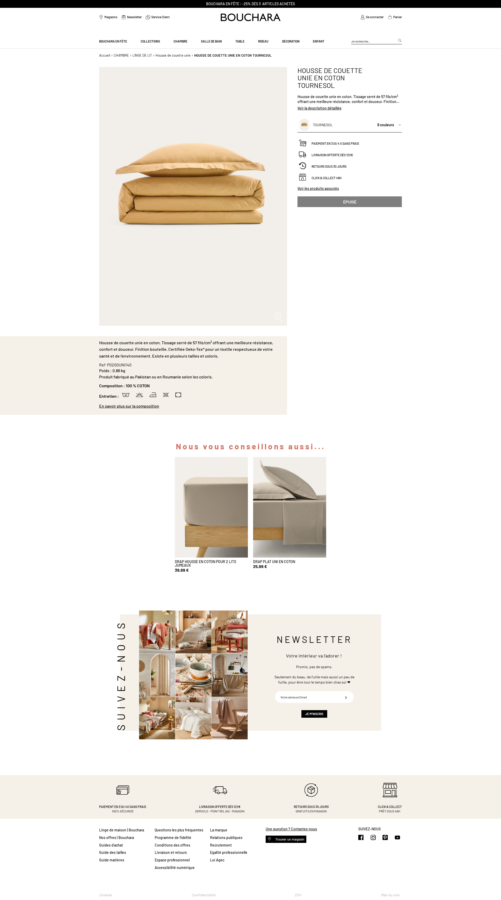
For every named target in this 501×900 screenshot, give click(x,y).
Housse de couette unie (173, 55)
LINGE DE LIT (142, 55)
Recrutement (221, 845)
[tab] (190, 406)
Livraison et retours (171, 852)
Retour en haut (492, 886)
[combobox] (376, 41)
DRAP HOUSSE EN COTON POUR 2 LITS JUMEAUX (205, 563)
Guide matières (111, 860)
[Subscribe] (346, 697)
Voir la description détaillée (319, 108)
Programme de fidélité (173, 837)
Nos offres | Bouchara (116, 837)
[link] (372, 17)
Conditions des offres (172, 845)
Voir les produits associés (318, 188)
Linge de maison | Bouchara (121, 830)
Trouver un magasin (289, 839)
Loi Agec (217, 860)
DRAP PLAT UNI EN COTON (274, 561)
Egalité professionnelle (228, 852)
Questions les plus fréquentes (179, 830)
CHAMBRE (121, 55)
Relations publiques (226, 837)
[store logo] (251, 17)
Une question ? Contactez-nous (291, 829)
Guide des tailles (112, 852)
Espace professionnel (172, 860)
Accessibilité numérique (175, 867)
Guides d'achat (111, 845)
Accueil (104, 55)
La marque (218, 830)
